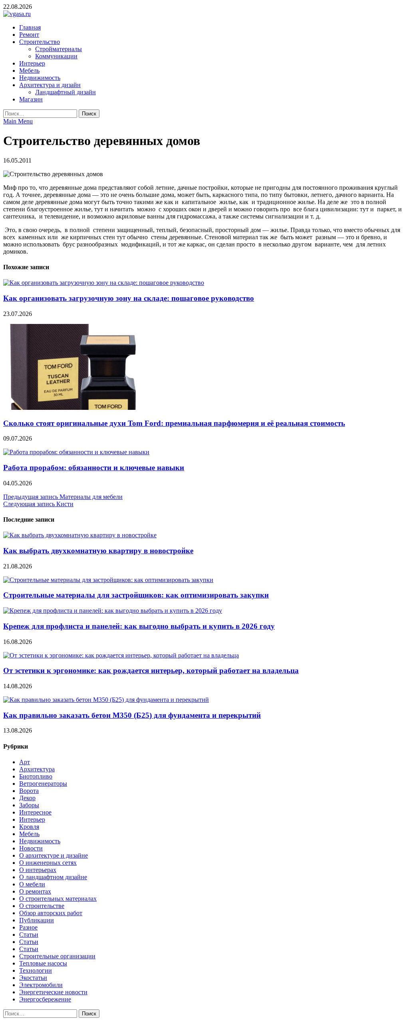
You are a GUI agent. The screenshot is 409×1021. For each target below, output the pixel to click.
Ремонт (29, 34)
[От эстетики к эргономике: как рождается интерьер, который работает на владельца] (121, 655)
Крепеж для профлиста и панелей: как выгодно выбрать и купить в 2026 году (139, 626)
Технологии (35, 970)
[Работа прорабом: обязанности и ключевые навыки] (76, 452)
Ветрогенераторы (43, 783)
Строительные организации (57, 956)
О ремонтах (35, 891)
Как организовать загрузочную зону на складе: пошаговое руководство (128, 298)
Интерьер (32, 63)
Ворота (29, 790)
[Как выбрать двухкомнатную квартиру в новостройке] (80, 535)
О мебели (32, 884)
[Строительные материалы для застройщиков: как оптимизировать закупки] (108, 579)
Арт (24, 762)
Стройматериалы (58, 49)
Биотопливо (35, 776)
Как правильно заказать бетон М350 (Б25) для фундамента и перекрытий (132, 715)
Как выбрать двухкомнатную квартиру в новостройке (98, 550)
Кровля (29, 826)
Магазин (31, 99)
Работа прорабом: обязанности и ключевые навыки (93, 467)
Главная (30, 27)
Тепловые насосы (43, 963)
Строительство (39, 41)
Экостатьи (33, 977)
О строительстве (41, 905)
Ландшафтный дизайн (65, 92)
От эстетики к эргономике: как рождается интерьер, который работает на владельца (151, 670)
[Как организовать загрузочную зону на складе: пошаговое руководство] (103, 282)
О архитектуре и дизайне (53, 855)
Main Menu (18, 121)
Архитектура (37, 769)
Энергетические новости (53, 992)
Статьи (28, 934)
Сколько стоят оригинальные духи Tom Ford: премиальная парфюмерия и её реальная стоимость (174, 423)
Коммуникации (56, 56)
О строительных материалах (58, 898)
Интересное (35, 812)
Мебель (29, 70)
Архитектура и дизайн (50, 84)
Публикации (36, 920)
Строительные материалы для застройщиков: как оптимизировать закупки (136, 595)
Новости (31, 848)
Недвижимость (39, 77)
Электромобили (41, 984)
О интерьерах (37, 869)
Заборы (29, 805)
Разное (28, 927)
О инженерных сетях (48, 862)
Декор (27, 798)
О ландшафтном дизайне (53, 877)
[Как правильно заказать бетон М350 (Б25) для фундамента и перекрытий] (106, 699)
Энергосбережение (45, 999)
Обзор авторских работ (50, 913)
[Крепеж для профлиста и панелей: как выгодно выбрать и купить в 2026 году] (112, 610)
